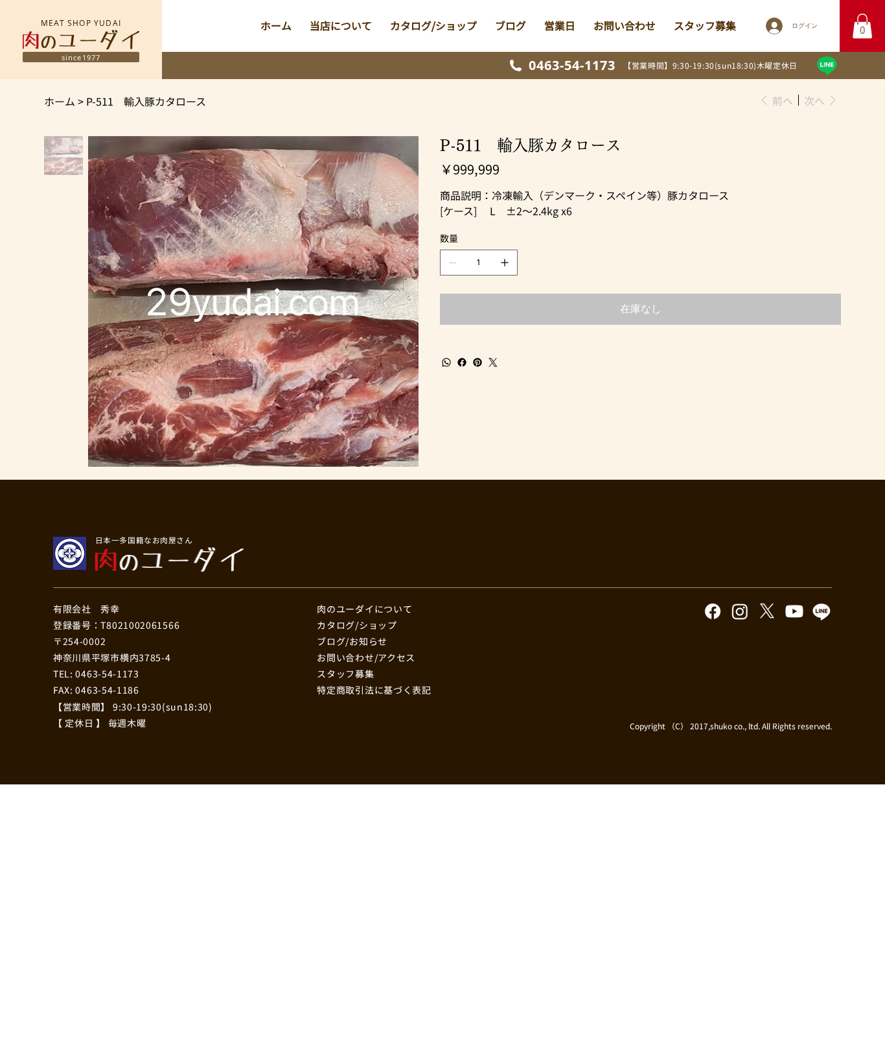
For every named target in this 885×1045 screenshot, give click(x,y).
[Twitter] (493, 362)
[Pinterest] (477, 362)
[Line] (826, 65)
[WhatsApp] (446, 362)
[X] (767, 611)
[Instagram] (740, 611)
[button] (862, 26)
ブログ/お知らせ (352, 641)
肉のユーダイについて (364, 608)
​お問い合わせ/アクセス (366, 657)
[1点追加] (505, 263)
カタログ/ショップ (357, 624)
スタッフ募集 (345, 673)
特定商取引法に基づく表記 (374, 689)
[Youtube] (794, 611)
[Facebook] (461, 362)
